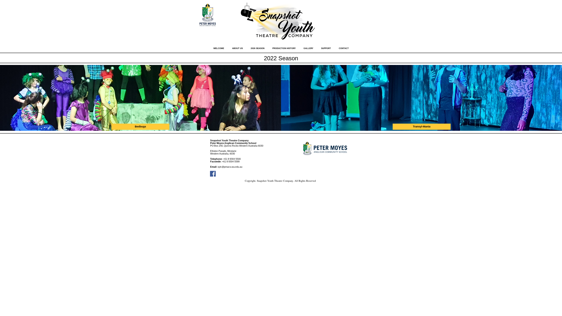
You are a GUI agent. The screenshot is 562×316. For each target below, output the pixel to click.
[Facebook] (213, 174)
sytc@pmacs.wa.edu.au (230, 167)
